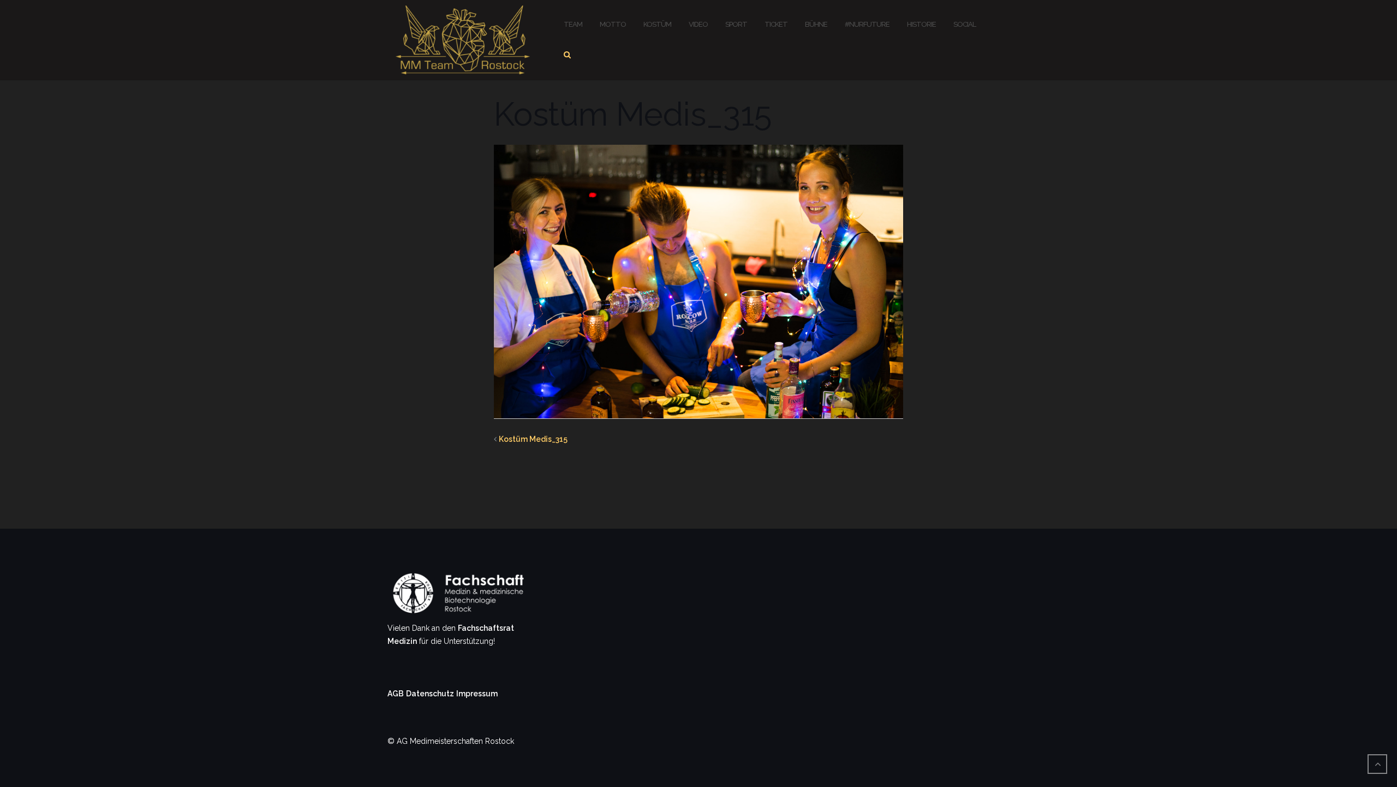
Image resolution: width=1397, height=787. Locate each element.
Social (964, 24)
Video (698, 24)
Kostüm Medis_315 (533, 439)
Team (573, 24)
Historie (921, 24)
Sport (736, 24)
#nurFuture (867, 24)
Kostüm (657, 24)
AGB (395, 693)
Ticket (776, 24)
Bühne (816, 24)
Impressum (477, 693)
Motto (613, 24)
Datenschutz (430, 693)
